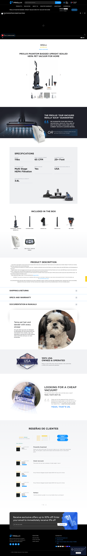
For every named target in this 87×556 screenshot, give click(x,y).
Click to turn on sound (9, 35)
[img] (18, 446)
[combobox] (39, 2)
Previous (26, 74)
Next (60, 74)
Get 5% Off (62, 524)
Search (58, 2)
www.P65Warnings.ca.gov (44, 278)
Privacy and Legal (36, 539)
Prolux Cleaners (25, 552)
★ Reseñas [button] (86, 279)
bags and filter (36, 275)
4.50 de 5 (25, 437)
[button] (19, 6)
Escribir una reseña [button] (62, 436)
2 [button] (43, 504)
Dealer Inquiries (35, 541)
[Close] (85, 547)
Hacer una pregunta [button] (62, 439)
